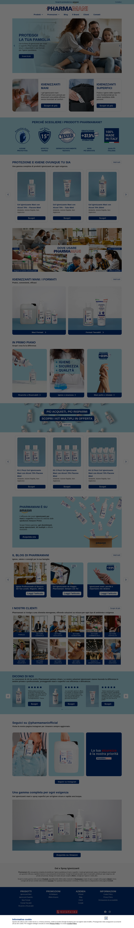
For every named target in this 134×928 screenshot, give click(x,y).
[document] (67, 464)
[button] (106, 918)
